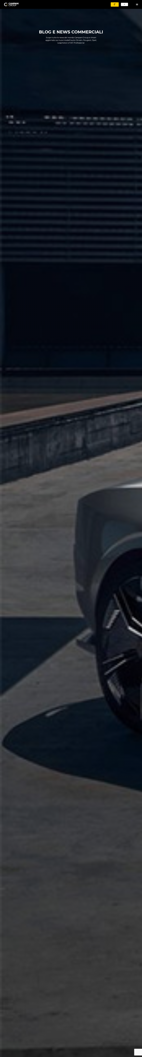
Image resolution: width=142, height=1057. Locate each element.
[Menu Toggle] (137, 4)
